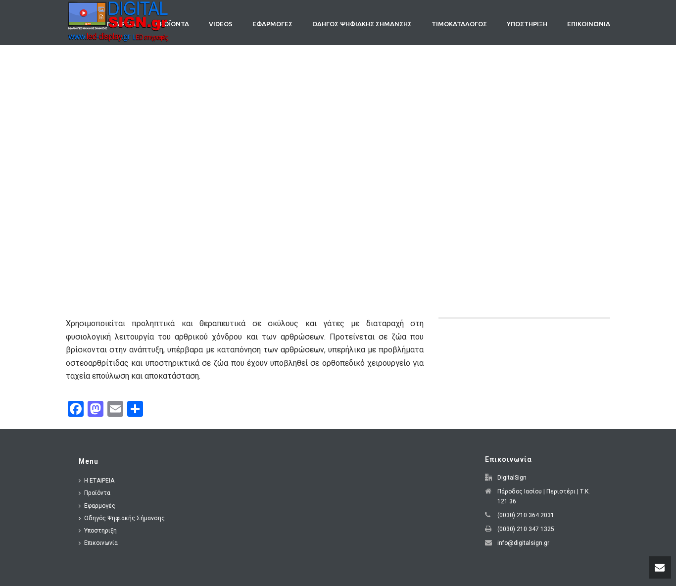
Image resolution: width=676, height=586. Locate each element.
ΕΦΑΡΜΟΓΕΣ (272, 23)
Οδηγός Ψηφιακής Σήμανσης (124, 518)
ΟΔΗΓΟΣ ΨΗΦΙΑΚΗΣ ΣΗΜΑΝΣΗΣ (362, 23)
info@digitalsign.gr (523, 542)
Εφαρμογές (99, 505)
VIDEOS (221, 23)
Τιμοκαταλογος (459, 23)
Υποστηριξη (527, 23)
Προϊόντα (97, 492)
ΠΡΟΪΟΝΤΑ (172, 23)
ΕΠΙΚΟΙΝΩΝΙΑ (588, 23)
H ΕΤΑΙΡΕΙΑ (99, 480)
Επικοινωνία (101, 542)
